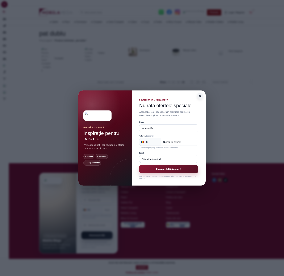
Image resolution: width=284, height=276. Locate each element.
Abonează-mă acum (169, 169)
